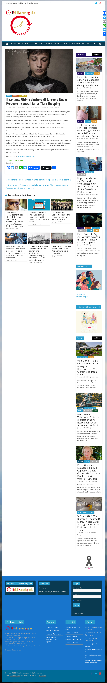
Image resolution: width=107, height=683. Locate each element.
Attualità (26, 44)
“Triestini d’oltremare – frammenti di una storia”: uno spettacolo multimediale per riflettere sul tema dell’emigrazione (38, 253)
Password (76, 594)
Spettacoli (23, 96)
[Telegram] (104, 30)
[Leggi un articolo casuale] (100, 44)
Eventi (65, 44)
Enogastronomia (90, 408)
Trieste (88, 121)
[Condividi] (104, 34)
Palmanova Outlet (52, 627)
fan (36, 107)
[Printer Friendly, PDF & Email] (15, 160)
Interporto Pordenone (53, 634)
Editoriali (38, 44)
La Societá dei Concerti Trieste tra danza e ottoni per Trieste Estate (61, 216)
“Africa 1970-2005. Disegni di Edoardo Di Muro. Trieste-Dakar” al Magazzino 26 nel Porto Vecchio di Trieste (88, 523)
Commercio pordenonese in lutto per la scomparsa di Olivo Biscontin (38, 179)
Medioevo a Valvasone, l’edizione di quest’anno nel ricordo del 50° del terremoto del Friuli (88, 420)
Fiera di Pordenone (52, 631)
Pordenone (81, 174)
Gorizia (15, 96)
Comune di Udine (71, 636)
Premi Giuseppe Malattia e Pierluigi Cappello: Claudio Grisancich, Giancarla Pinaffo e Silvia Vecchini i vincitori (88, 471)
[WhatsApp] (104, 25)
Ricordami (78, 601)
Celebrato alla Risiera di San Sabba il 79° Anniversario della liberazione (61, 249)
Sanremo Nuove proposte (51, 107)
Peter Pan (40, 107)
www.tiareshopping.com (26, 156)
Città (56, 44)
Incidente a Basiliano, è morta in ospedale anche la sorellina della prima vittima (89, 81)
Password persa (78, 613)
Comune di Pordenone (73, 639)
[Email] (104, 21)
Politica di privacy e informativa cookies (52, 592)
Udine (97, 73)
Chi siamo (76, 44)
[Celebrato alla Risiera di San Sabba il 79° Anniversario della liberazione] (62, 234)
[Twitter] (104, 17)
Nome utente (77, 588)
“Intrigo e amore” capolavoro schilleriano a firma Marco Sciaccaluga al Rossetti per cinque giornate (37, 186)
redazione (22, 107)
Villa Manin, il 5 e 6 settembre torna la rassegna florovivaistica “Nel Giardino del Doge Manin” (87, 367)
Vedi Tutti (97, 54)
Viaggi (95, 410)
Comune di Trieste (72, 633)
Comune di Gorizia (72, 643)
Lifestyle (85, 44)
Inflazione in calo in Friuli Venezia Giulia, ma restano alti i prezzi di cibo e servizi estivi (39, 217)
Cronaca (48, 44)
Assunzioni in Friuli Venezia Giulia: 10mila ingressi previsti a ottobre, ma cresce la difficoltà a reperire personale (15, 252)
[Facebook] (104, 13)
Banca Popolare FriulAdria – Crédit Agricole (52, 639)
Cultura (80, 408)
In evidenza (15, 44)
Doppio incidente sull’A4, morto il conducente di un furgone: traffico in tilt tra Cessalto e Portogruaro (87, 185)
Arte (79, 357)
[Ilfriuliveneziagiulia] (7, 44)
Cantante (31, 107)
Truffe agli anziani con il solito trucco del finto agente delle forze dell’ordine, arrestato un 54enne (88, 130)
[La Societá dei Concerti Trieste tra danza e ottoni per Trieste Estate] (62, 200)
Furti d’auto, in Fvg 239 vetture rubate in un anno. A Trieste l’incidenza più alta (64, 3)
